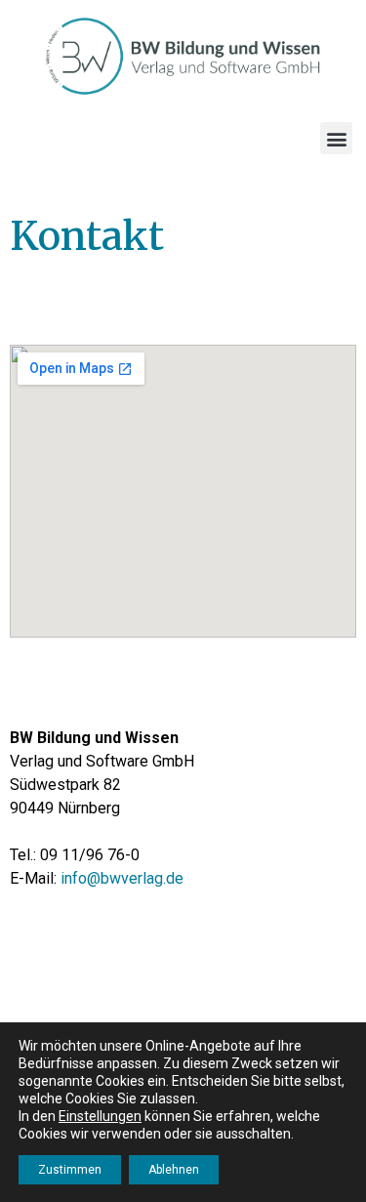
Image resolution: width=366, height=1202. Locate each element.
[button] (336, 138)
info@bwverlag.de (122, 878)
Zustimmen (70, 1170)
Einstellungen (100, 1116)
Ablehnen (173, 1170)
